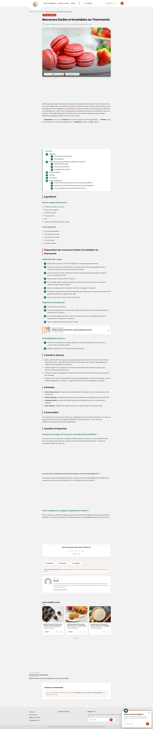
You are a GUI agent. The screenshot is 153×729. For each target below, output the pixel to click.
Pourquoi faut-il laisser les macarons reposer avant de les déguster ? (74, 185)
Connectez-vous (79, 692)
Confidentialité (34, 720)
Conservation (53, 177)
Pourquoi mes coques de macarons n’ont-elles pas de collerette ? (73, 182)
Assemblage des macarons (62, 169)
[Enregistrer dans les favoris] (57, 631)
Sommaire (49, 151)
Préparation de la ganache (62, 166)
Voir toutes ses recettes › (60, 590)
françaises (54, 116)
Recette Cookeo (63, 3)
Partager (77, 563)
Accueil (31, 12)
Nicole (53, 24)
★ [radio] (70, 550)
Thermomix (70, 111)
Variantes (52, 175)
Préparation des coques (61, 164)
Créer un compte (34, 717)
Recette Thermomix (50, 3)
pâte (77, 291)
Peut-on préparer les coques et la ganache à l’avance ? (70, 188)
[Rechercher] (122, 3)
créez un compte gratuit (94, 692)
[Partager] (61, 631)
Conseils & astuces (54, 172)
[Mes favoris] (79, 3)
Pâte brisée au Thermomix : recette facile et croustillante (99, 625)
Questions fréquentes (55, 180)
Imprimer (64, 563)
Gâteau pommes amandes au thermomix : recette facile (76, 625)
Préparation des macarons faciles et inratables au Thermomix (67, 161)
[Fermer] (149, 712)
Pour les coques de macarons (63, 156)
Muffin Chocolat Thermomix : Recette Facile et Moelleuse (53, 625)
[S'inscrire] (111, 719)
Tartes (73, 3)
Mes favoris (33, 715)
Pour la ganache (59, 159)
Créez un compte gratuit (51, 569)
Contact (32, 712)
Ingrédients (52, 154)
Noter (61, 74)
